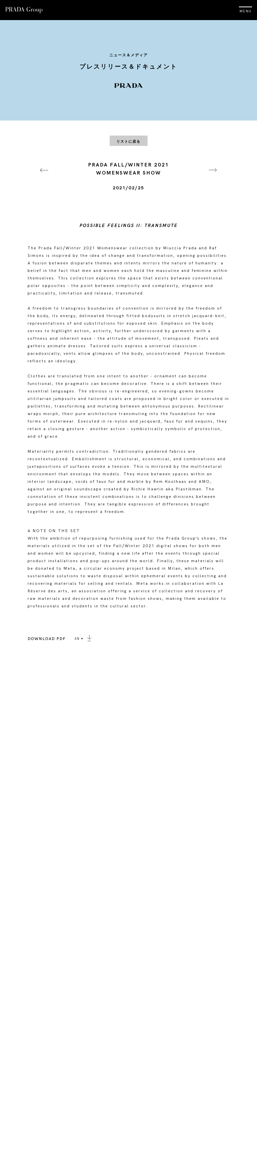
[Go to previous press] (44, 176)
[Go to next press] (213, 176)
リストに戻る (128, 141)
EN (77, 639)
